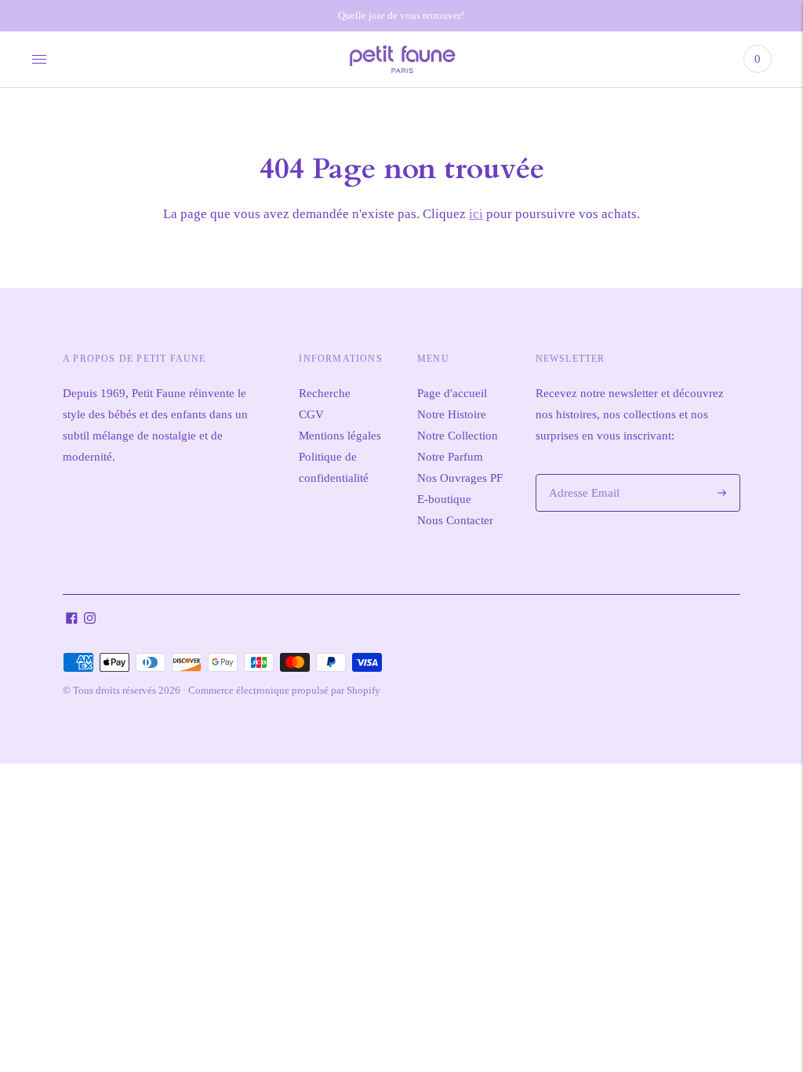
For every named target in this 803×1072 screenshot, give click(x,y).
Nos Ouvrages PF (460, 478)
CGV (311, 414)
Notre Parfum (450, 456)
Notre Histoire (451, 414)
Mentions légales (340, 435)
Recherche (325, 393)
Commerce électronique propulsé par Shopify (284, 690)
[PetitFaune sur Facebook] (72, 620)
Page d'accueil (452, 393)
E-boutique (444, 499)
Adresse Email (581, 474)
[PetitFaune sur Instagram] (90, 620)
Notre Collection (457, 435)
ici (476, 213)
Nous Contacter (455, 520)
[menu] (39, 59)
